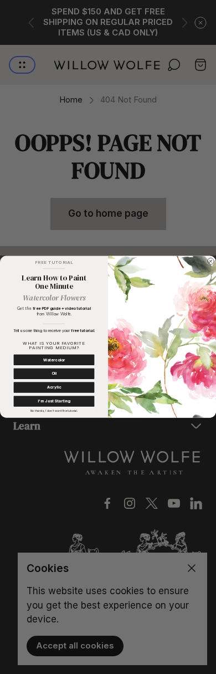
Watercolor (54, 360)
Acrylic (54, 387)
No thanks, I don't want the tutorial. (54, 410)
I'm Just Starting (54, 401)
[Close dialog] (210, 261)
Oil (54, 373)
